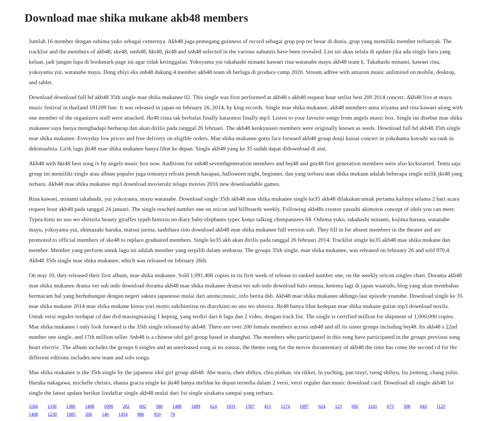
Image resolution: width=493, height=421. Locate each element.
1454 (123, 414)
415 (267, 406)
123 (338, 406)
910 (157, 414)
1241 (372, 406)
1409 (195, 406)
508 (406, 406)
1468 (33, 414)
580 (159, 406)
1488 (176, 406)
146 (105, 414)
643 (423, 406)
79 (172, 414)
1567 (249, 406)
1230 (52, 414)
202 (126, 406)
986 (140, 414)
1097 (304, 406)
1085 (71, 414)
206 (88, 414)
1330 (51, 406)
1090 (108, 406)
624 (213, 406)
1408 (89, 406)
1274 (285, 406)
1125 (441, 406)
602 (142, 406)
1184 (33, 406)
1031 (231, 406)
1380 (70, 406)
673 (390, 406)
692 (354, 406)
